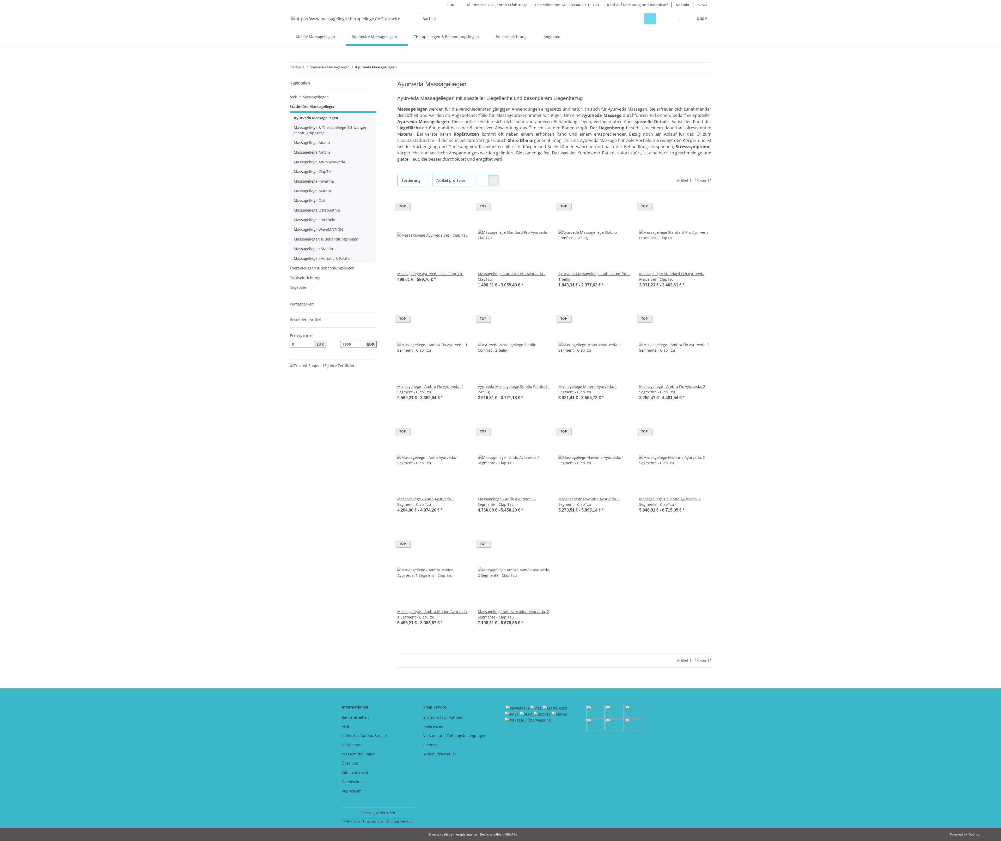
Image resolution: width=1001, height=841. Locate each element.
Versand (406, 821)
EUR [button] (450, 4)
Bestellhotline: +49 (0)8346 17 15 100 (567, 4)
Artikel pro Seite (450, 180)
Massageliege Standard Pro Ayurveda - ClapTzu (511, 276)
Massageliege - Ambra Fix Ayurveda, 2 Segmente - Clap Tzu (672, 389)
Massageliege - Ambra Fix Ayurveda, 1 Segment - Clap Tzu (430, 389)
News (702, 4)
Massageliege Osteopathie (317, 210)
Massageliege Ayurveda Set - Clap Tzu (430, 273)
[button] (669, 19)
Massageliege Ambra (312, 152)
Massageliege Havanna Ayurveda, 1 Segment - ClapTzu (589, 501)
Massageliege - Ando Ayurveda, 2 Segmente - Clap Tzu (506, 501)
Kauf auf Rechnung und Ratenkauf (637, 4)
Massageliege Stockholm (315, 219)
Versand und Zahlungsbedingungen (454, 735)
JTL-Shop (974, 834)
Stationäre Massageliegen (312, 106)
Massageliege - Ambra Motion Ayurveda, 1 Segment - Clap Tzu (432, 614)
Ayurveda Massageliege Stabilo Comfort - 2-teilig (514, 389)
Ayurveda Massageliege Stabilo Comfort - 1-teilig (594, 276)
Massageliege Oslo (310, 200)
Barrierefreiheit (355, 717)
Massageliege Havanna (314, 181)
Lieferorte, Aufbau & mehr (364, 735)
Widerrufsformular (439, 754)
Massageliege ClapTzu (313, 171)
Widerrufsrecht (355, 772)
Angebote (298, 287)
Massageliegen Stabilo (313, 248)
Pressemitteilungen (359, 754)
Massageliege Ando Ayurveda (319, 161)
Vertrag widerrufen (378, 812)
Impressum (352, 791)
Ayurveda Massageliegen (316, 117)
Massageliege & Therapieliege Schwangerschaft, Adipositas (331, 130)
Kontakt (682, 4)
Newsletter (351, 744)
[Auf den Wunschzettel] (460, 207)
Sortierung (410, 180)
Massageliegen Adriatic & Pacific (322, 258)
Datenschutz (353, 781)
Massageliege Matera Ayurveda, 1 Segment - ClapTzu (587, 389)
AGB (345, 726)
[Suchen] (650, 18)
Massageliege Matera (312, 190)
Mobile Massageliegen (309, 96)
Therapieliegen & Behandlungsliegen (322, 268)
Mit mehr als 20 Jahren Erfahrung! (497, 4)
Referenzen (433, 726)
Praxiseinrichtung (305, 277)
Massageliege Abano (312, 142)
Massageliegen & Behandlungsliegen (326, 239)
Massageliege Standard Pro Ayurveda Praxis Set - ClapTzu (671, 276)
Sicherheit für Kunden (442, 717)
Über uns (350, 763)
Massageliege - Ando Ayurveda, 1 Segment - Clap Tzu (426, 501)
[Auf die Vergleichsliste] (447, 207)
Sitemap (430, 744)
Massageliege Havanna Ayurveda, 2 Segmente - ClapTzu (670, 501)
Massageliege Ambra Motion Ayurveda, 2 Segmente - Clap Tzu (513, 614)
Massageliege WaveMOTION (318, 229)
